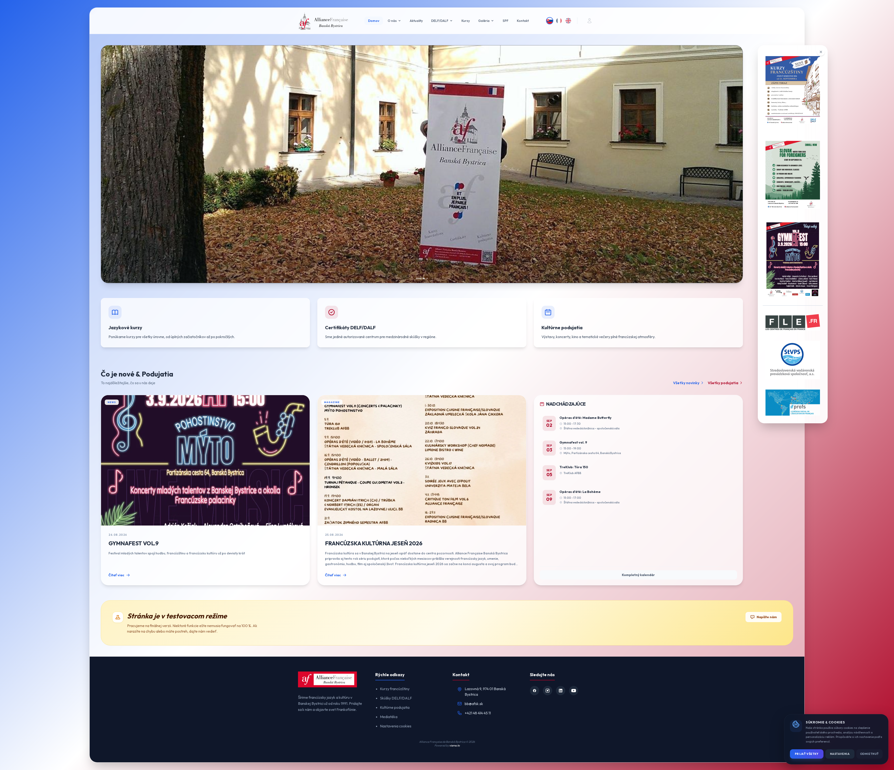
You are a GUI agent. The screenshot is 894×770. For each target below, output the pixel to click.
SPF (505, 21)
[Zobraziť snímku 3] (425, 278)
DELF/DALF (439, 21)
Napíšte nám (767, 617)
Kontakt (523, 21)
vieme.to (454, 745)
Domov (373, 21)
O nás (392, 21)
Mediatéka (388, 716)
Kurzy (465, 21)
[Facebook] (534, 690)
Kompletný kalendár (638, 575)
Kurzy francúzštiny (395, 688)
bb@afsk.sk (474, 703)
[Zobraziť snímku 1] (418, 278)
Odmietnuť (869, 754)
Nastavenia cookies (395, 726)
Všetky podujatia (723, 382)
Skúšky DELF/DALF (396, 698)
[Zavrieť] (821, 52)
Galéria (484, 21)
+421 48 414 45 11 (478, 713)
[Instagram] (547, 690)
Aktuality (416, 21)
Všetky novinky (686, 382)
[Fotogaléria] (447, 164)
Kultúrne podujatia (395, 707)
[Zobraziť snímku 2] (422, 278)
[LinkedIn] (560, 690)
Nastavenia (840, 754)
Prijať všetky (807, 754)
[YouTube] (573, 690)
